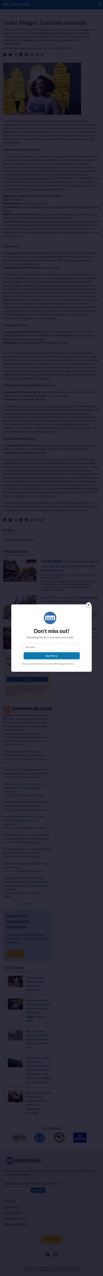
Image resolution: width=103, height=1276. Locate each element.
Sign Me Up (52, 655)
